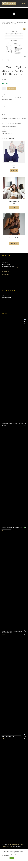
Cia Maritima (13, 22)
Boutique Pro (13, 97)
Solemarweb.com (17, 846)
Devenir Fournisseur (6, 297)
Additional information (7, 110)
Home (4, 22)
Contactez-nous (5, 261)
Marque (8, 22)
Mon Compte (5, 262)
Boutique (8, 97)
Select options (14, 207)
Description (4, 106)
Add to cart (11, 88)
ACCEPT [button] (11, 857)
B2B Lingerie (4, 844)
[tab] (14, 106)
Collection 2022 (5, 99)
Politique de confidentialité (8, 266)
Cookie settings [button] (5, 858)
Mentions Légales (6, 264)
